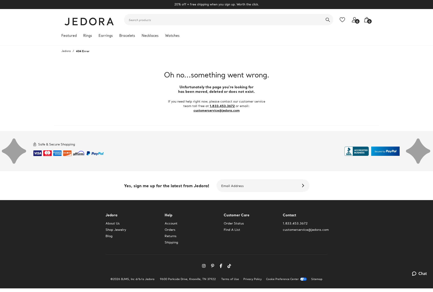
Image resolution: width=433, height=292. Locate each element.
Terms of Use (230, 279)
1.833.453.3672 (222, 106)
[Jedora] (89, 19)
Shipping (171, 242)
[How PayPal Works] (95, 152)
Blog (109, 236)
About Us (113, 223)
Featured (69, 35)
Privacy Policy (252, 279)
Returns (171, 236)
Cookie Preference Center (282, 279)
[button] (365, 19)
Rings (87, 35)
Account (171, 223)
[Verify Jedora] (356, 151)
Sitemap (316, 279)
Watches (172, 35)
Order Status (234, 223)
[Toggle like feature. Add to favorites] (343, 19)
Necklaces (150, 35)
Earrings (106, 35)
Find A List (232, 230)
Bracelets (127, 35)
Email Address (232, 186)
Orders (170, 230)
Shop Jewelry (116, 230)
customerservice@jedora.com (216, 110)
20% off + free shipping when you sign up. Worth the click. (216, 4)
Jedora (66, 51)
